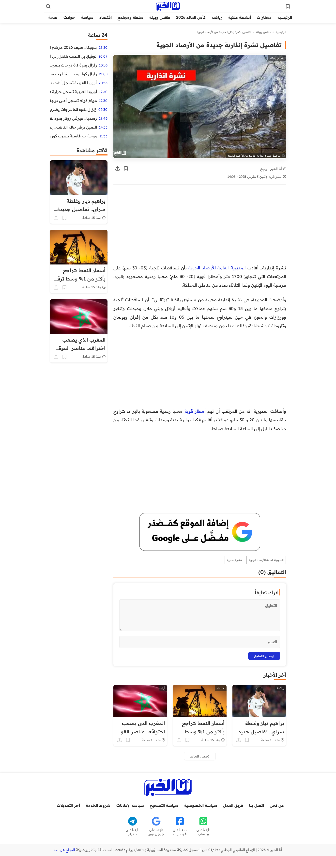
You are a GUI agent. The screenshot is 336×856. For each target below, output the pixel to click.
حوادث (69, 17)
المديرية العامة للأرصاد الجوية (217, 267)
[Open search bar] (48, 6)
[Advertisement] (221, 227)
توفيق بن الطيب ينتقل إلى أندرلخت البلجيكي (73, 56)
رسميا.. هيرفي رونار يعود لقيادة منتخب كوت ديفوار (73, 118)
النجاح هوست (64, 850)
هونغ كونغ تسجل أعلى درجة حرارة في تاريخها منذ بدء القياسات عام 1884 (73, 100)
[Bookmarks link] (288, 6)
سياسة (87, 17)
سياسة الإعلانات (130, 805)
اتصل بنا (256, 805)
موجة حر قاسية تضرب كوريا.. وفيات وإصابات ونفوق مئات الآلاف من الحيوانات (73, 135)
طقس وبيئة (159, 17)
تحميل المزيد (200, 756)
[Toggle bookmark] (126, 168)
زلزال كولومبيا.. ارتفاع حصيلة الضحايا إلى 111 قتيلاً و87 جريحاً (73, 73)
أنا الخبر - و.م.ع (271, 168)
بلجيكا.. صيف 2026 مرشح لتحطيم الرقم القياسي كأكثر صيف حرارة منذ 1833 (73, 47)
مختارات (264, 17)
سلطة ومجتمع (130, 17)
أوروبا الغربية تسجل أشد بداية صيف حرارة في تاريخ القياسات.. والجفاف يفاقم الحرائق (73, 82)
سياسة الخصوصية (200, 805)
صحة (53, 17)
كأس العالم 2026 (191, 17)
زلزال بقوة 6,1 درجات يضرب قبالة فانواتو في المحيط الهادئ (73, 65)
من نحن (277, 805)
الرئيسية (284, 17)
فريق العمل (233, 805)
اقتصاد (105, 17)
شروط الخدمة (98, 805)
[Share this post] (117, 168)
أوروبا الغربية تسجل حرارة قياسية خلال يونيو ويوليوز (73, 91)
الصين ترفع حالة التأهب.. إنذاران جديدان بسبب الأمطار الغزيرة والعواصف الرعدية (73, 127)
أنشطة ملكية (239, 17)
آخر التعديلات (68, 805)
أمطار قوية (196, 411)
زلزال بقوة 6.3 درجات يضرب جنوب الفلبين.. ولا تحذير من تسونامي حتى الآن (73, 109)
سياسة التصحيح (164, 805)
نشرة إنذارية (234, 560)
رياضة (217, 17)
